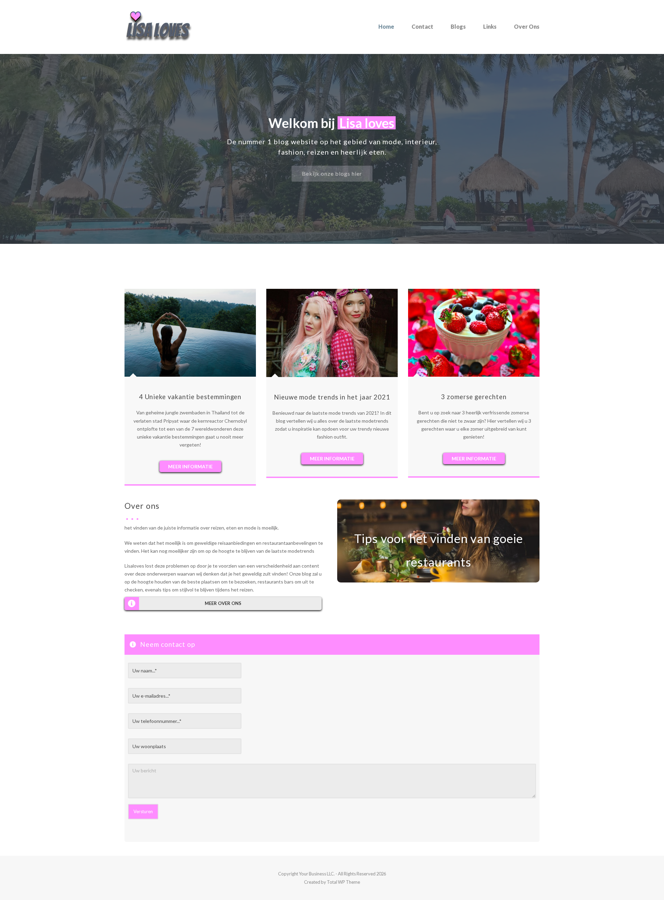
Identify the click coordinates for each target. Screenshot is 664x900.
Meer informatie (190, 466)
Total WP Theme (343, 882)
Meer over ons (223, 603)
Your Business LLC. (317, 873)
